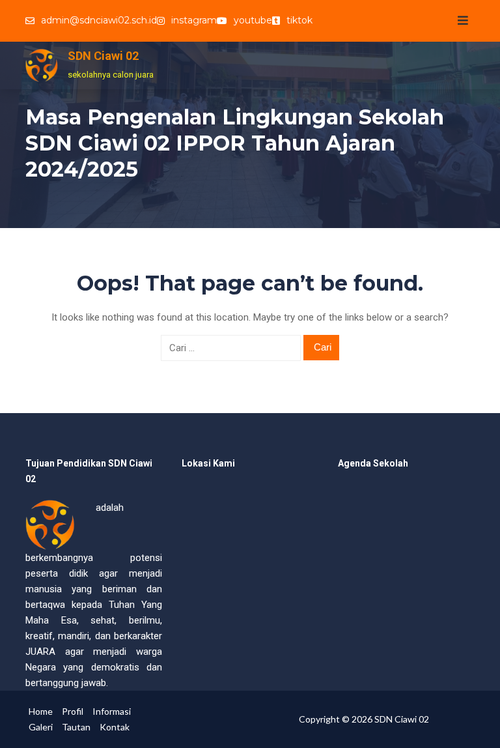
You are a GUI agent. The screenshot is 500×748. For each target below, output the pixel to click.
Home (41, 711)
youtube (253, 20)
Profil (72, 711)
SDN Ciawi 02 (103, 56)
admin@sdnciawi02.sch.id (99, 20)
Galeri (41, 726)
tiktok (299, 20)
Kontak (115, 726)
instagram (194, 20)
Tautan (76, 726)
